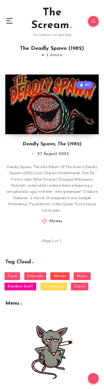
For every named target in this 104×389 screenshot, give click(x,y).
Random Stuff (20, 287)
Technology (54, 287)
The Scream (50, 19)
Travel (79, 287)
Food (12, 276)
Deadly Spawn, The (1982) (52, 144)
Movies (55, 221)
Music (82, 276)
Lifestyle (35, 276)
